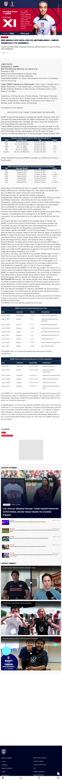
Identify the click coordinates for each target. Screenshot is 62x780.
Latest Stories (9, 468)
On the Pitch (4, 37)
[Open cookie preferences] (58, 773)
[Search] (21, 778)
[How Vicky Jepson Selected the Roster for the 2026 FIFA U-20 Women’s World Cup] (5, 547)
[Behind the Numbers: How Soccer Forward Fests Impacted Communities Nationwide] (5, 538)
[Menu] (58, 777)
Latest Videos (8, 563)
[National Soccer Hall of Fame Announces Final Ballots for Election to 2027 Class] (5, 522)
